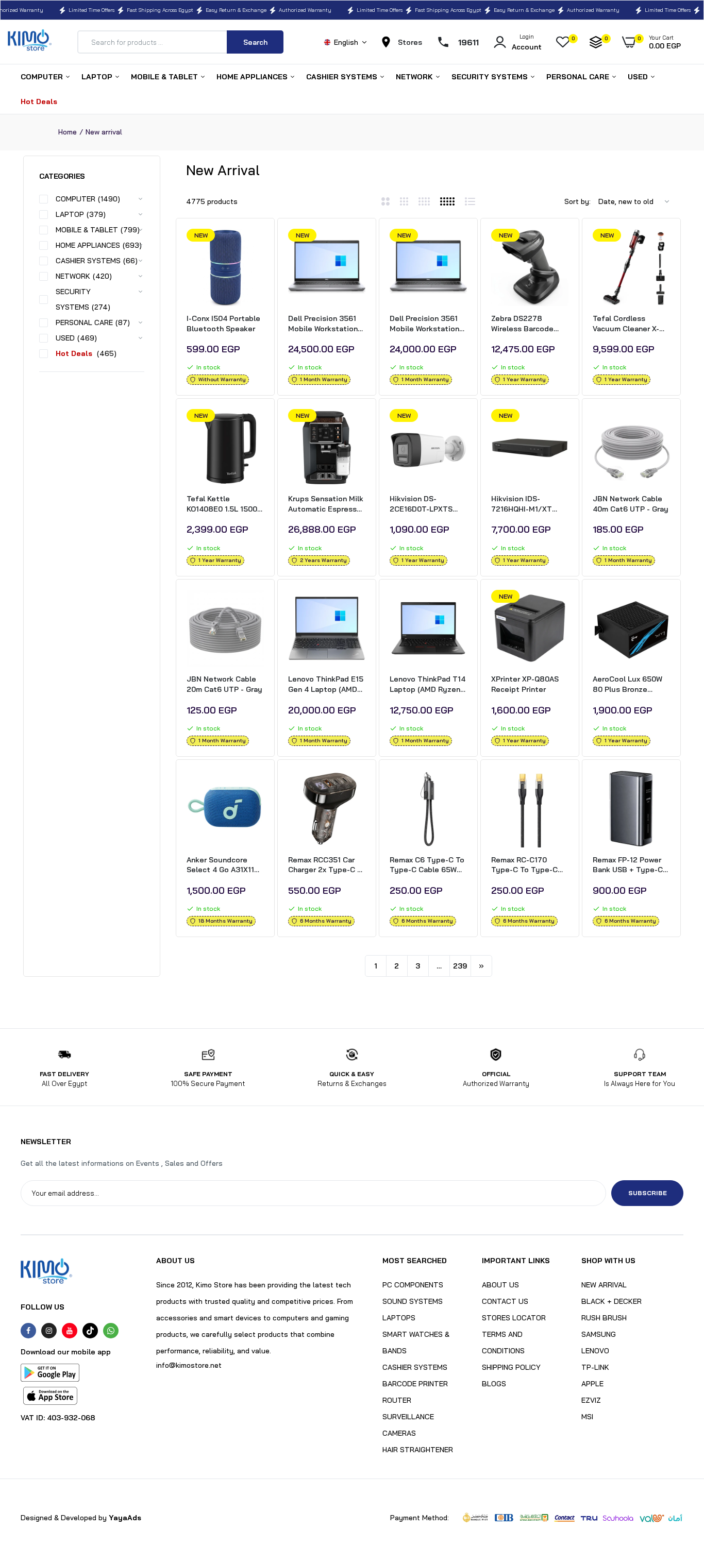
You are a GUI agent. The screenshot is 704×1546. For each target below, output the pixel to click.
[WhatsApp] (111, 1330)
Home (67, 132)
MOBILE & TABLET (165, 76)
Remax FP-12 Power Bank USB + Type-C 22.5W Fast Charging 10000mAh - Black (629, 865)
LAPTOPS (398, 1317)
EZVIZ (591, 1400)
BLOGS (494, 1383)
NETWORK (415, 76)
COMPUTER (43, 76)
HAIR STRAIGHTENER (417, 1449)
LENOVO (595, 1350)
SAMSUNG (598, 1334)
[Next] (481, 966)
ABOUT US (500, 1284)
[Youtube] (69, 1330)
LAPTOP (97, 76)
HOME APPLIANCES (253, 76)
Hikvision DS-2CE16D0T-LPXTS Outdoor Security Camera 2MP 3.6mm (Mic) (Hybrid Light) (424, 504)
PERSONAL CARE (578, 76)
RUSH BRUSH (604, 1317)
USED (639, 76)
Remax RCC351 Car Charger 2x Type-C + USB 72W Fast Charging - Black (325, 865)
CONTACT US (505, 1301)
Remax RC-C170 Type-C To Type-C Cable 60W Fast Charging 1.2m (524, 865)
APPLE (592, 1383)
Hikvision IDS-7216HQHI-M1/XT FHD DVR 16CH (521, 504)
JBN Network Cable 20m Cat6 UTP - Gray (224, 684)
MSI (587, 1416)
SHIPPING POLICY (511, 1367)
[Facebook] (28, 1330)
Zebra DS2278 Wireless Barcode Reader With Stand (524, 324)
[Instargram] (49, 1330)
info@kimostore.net (189, 1365)
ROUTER (396, 1400)
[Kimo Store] (30, 42)
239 (460, 966)
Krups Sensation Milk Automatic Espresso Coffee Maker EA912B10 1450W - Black (325, 504)
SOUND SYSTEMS (412, 1301)
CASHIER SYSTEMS (342, 76)
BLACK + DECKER (611, 1301)
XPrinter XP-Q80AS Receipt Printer (525, 684)
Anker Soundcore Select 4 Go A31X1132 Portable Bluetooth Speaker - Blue (225, 865)
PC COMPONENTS (412, 1284)
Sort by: (577, 201)
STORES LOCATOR (514, 1317)
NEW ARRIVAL (604, 1284)
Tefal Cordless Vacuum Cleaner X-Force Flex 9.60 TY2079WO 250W (626, 324)
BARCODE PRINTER (415, 1383)
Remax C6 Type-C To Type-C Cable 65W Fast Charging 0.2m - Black (427, 865)
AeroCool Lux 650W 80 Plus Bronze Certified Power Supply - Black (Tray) (630, 684)
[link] (254, 245)
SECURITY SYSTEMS (490, 76)
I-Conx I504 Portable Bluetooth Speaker (223, 323)
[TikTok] (90, 1330)
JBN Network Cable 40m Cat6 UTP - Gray (630, 504)
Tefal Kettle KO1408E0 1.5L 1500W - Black (225, 504)
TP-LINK (595, 1367)
